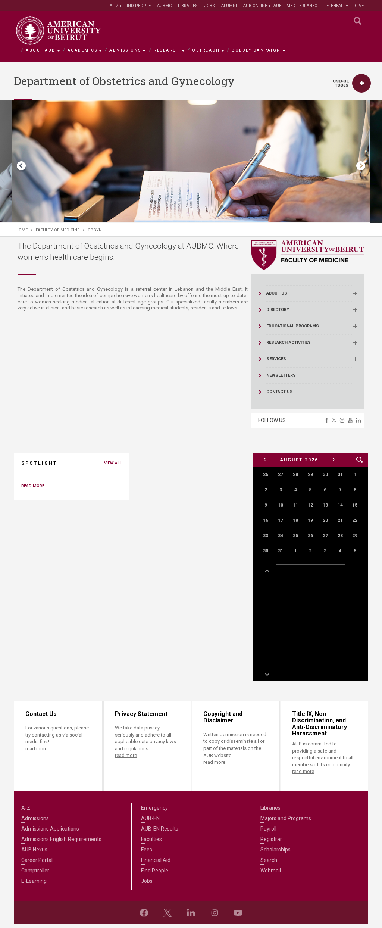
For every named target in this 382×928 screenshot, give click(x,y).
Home (22, 230)
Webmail (270, 870)
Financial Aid (155, 860)
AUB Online (255, 5)
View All (113, 463)
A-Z (25, 808)
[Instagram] (214, 913)
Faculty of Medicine (57, 230)
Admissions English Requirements (61, 839)
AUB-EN (150, 818)
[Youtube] (238, 913)
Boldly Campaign (256, 50)
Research (167, 50)
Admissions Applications (50, 829)
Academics (83, 50)
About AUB (41, 50)
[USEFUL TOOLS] (361, 83)
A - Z (114, 5)
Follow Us (272, 420)
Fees (146, 850)
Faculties (151, 839)
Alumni (229, 5)
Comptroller (35, 870)
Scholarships (275, 850)
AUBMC (164, 5)
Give (359, 5)
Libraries (188, 5)
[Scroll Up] (267, 571)
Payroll (268, 829)
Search (268, 860)
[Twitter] (167, 913)
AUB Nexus (34, 850)
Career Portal (37, 860)
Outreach (206, 50)
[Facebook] (144, 913)
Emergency (154, 808)
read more (36, 748)
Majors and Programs (285, 818)
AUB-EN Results (159, 829)
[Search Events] (359, 460)
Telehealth (336, 5)
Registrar (271, 839)
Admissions (125, 50)
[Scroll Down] (267, 674)
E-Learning (34, 881)
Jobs (209, 5)
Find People (138, 5)
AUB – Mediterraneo (295, 5)
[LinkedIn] (191, 913)
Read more (32, 485)
